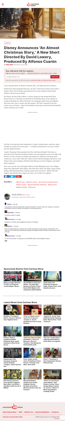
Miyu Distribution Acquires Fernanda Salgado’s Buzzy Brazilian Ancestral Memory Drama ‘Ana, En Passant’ (32, 385)
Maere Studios (22, 187)
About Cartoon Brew (9, 412)
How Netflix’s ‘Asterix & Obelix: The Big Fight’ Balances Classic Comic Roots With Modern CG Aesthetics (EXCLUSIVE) (32, 286)
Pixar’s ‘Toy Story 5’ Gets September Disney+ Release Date (52, 361)
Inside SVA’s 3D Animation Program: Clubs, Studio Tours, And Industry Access (52, 285)
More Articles (26, 195)
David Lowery (21, 185)
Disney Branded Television (38, 185)
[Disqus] (32, 221)
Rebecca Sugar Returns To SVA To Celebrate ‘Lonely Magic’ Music (12, 284)
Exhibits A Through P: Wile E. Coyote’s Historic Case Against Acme (12, 318)
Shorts (7, 43)
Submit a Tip (28, 412)
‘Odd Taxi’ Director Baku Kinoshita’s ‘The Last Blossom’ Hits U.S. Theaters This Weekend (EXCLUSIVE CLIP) (32, 341)
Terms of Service (48, 80)
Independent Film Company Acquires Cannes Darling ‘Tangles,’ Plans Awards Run (12, 362)
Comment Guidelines (42, 412)
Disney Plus (53, 185)
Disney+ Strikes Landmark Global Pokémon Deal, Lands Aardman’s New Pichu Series (11, 341)
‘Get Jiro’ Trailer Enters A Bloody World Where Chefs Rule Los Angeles (51, 339)
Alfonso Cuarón (32, 182)
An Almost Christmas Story (49, 182)
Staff (20, 412)
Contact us (55, 412)
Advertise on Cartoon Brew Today (13, 417)
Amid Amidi (9, 64)
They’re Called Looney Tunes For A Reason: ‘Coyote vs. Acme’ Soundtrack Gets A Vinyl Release (32, 319)
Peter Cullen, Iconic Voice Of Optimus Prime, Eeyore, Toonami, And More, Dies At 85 (32, 361)
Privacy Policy (37, 80)
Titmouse (32, 187)
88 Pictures (21, 182)
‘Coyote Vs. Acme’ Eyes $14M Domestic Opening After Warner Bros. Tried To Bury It (52, 318)
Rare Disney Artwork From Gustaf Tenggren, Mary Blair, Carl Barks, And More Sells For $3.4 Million (12, 384)
